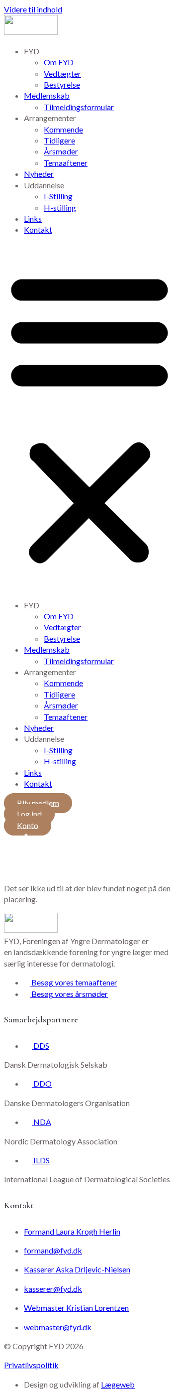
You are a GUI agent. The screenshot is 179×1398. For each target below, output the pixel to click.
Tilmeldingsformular (79, 107)
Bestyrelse (62, 84)
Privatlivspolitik (31, 1365)
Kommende (63, 129)
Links (33, 218)
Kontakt (38, 229)
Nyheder (39, 173)
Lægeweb (118, 1384)
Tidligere (59, 140)
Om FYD (59, 62)
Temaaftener (66, 162)
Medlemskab (47, 95)
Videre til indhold (33, 9)
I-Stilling (58, 196)
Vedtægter (62, 73)
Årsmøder (61, 151)
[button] (89, 418)
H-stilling (60, 207)
